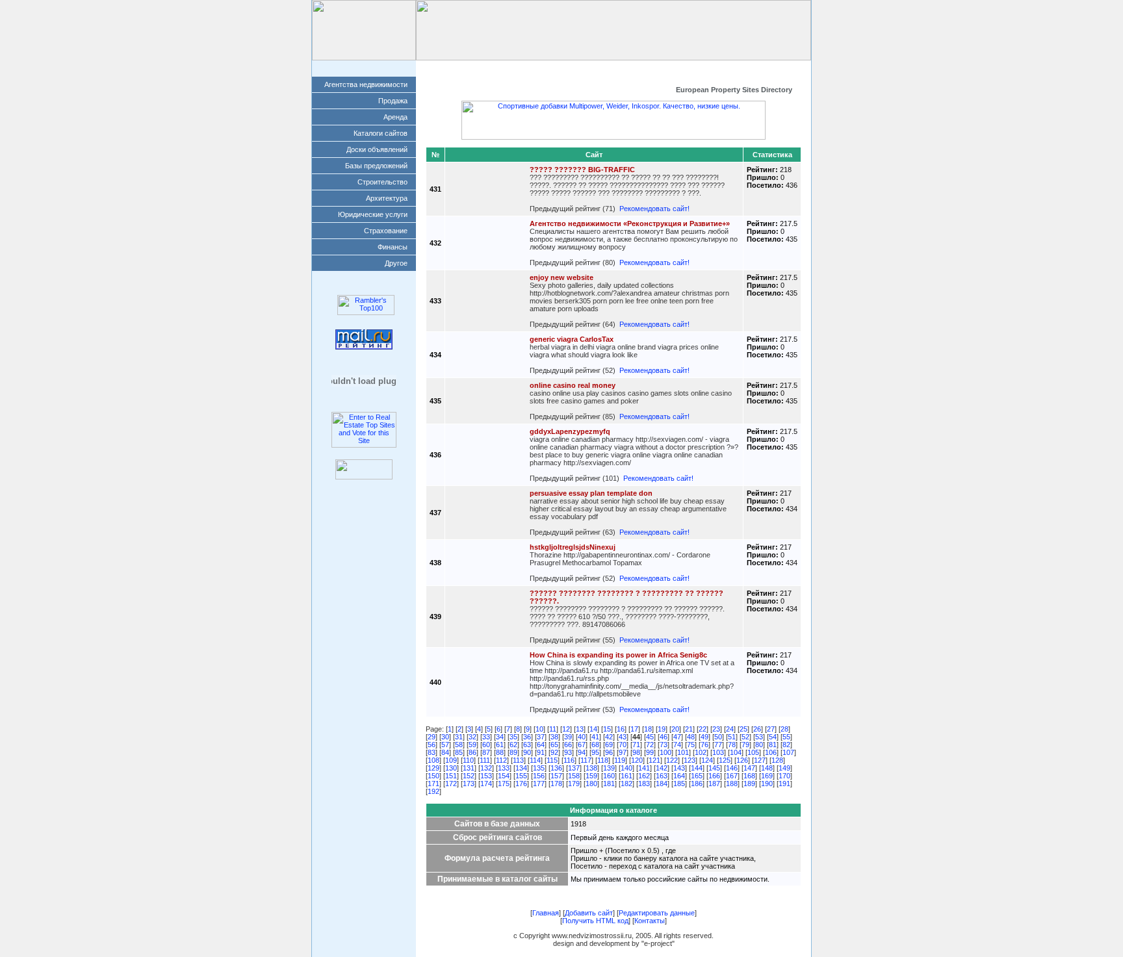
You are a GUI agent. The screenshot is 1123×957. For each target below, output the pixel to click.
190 (767, 783)
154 (504, 776)
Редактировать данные (614, 68)
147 (749, 768)
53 (759, 737)
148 (767, 768)
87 (486, 752)
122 (672, 760)
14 (593, 729)
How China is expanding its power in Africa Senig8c (618, 655)
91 (541, 752)
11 (552, 729)
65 (554, 744)
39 (568, 737)
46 (663, 737)
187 (714, 783)
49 (704, 737)
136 (556, 768)
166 (714, 776)
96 (609, 752)
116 (568, 760)
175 (504, 783)
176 (521, 783)
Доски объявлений (376, 149)
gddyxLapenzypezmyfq (570, 431)
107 (788, 752)
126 (742, 760)
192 (433, 791)
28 (784, 729)
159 (591, 776)
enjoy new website (561, 277)
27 (771, 729)
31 (459, 737)
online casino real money (572, 385)
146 (732, 768)
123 (689, 760)
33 (486, 737)
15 (607, 729)
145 (714, 768)
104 (736, 752)
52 (745, 737)
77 (718, 744)
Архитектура (386, 198)
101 (683, 752)
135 (539, 768)
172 (451, 783)
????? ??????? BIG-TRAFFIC (582, 169)
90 (527, 752)
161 (626, 776)
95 (595, 752)
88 (500, 752)
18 (648, 729)
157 (556, 776)
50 (718, 737)
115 (552, 760)
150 (433, 776)
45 (650, 737)
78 (732, 744)
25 (743, 729)
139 (609, 768)
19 (661, 729)
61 (500, 744)
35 (513, 737)
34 (500, 737)
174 (486, 783)
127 (760, 760)
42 (609, 737)
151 (451, 776)
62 (513, 744)
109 (451, 760)
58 (459, 744)
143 (679, 768)
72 (650, 744)
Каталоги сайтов (380, 133)
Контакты (775, 68)
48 (691, 737)
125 (724, 760)
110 (468, 760)
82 (786, 744)
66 (568, 744)
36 (527, 737)
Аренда (395, 117)
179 (574, 783)
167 (732, 776)
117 (585, 760)
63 (527, 744)
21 (689, 729)
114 (535, 760)
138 (591, 768)
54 (773, 737)
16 (621, 729)
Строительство (382, 182)
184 (661, 783)
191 (784, 783)
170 (784, 776)
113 (518, 760)
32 (472, 737)
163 (661, 776)
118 (602, 760)
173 (468, 783)
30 (445, 737)
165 (697, 776)
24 (730, 729)
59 (472, 744)
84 (445, 752)
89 (513, 752)
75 (691, 744)
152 (468, 776)
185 (679, 783)
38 (554, 737)
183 (644, 783)
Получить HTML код (706, 68)
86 (472, 752)
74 (677, 744)
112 (501, 760)
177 (539, 783)
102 (700, 752)
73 (663, 744)
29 (431, 737)
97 (622, 752)
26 (757, 729)
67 (582, 744)
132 (486, 768)
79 (745, 744)
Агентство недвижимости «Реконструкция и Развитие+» (630, 223)
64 (541, 744)
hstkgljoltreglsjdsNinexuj (572, 547)
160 (609, 776)
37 (541, 737)
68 (595, 744)
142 (661, 768)
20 (675, 729)
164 (679, 776)
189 (749, 783)
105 (753, 752)
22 (702, 729)
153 (486, 776)
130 (451, 768)
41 (595, 737)
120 (637, 760)
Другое (396, 263)
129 (433, 768)
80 (759, 744)
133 (504, 768)
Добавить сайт (531, 68)
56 (431, 744)
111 (485, 760)
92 (554, 752)
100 (665, 752)
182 (626, 783)
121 (654, 760)
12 (566, 729)
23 (716, 729)
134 (521, 768)
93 (568, 752)
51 (732, 737)
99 (650, 752)
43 (622, 737)
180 (591, 783)
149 (784, 768)
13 (580, 729)
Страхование (385, 231)
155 (521, 776)
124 (707, 760)
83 (431, 752)
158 (574, 776)
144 (697, 768)
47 (677, 737)
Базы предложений (376, 166)
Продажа (392, 101)
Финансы (392, 247)
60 (486, 744)
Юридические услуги (372, 214)
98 (636, 752)
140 (626, 768)
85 (459, 752)
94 (582, 752)
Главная (472, 68)
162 (644, 776)
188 (732, 783)
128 (777, 760)
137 (574, 768)
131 (468, 768)
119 (619, 760)
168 (749, 776)
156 (539, 776)
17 (634, 729)
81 (773, 744)
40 (582, 737)
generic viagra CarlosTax (571, 339)
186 (697, 783)
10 (539, 729)
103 (718, 752)
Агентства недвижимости (365, 84)
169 (767, 776)
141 (644, 768)
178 (556, 783)
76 (704, 744)
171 (433, 783)
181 (609, 783)
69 (609, 744)
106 (771, 752)
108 (433, 760)
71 (636, 744)
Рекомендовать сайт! (654, 208)
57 (445, 744)
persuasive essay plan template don (591, 493)
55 (786, 737)
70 (622, 744)
